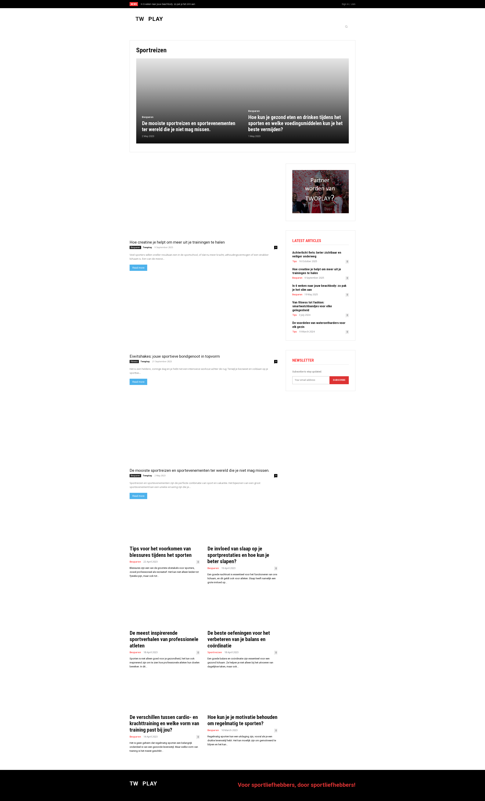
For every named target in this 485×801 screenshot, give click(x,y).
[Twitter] (328, 4)
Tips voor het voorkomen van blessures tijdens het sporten (161, 551)
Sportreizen (214, 652)
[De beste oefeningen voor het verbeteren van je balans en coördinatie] (242, 609)
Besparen (147, 117)
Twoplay (147, 247)
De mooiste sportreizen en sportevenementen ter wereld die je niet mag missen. (199, 470)
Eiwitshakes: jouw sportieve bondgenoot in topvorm (175, 356)
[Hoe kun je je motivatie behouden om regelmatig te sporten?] (242, 694)
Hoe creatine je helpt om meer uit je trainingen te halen (177, 242)
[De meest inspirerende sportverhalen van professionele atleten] (164, 609)
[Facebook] (315, 4)
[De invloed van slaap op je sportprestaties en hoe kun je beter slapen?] (242, 525)
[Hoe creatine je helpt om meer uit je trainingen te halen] (203, 200)
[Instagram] (322, 4)
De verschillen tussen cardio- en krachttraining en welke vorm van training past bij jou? (164, 723)
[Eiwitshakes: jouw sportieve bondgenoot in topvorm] (203, 315)
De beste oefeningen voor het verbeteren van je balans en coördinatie (238, 639)
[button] (346, 26)
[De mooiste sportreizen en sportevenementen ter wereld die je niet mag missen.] (189, 100)
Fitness (134, 361)
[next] (255, 4)
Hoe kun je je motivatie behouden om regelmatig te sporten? (242, 720)
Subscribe (339, 380)
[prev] (249, 4)
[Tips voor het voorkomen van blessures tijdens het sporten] (164, 525)
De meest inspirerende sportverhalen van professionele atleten (164, 639)
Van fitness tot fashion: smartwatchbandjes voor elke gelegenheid (173, 4)
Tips (294, 261)
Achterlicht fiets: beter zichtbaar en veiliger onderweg (316, 254)
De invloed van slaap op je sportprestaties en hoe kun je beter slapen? (238, 554)
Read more (138, 267)
